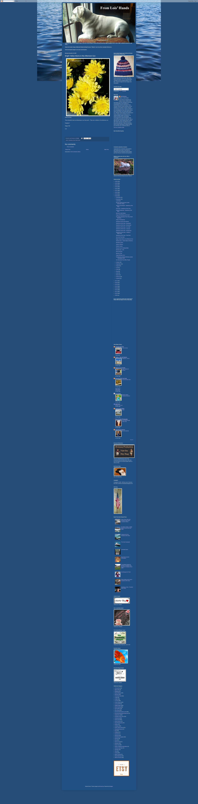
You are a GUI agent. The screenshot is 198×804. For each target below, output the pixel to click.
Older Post (106, 149)
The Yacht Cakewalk (125, 542)
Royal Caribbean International (121, 746)
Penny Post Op (119, 251)
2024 (116, 185)
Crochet (116, 700)
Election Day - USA (120, 249)
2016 (116, 282)
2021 (116, 190)
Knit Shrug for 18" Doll (125, 572)
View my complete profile (119, 127)
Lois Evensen (124, 96)
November (118, 199)
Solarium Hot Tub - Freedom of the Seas (125, 535)
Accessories (117, 688)
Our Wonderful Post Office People (123, 259)
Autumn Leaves (119, 246)
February (118, 276)
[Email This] (84, 138)
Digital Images (118, 705)
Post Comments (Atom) (75, 151)
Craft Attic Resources (120, 429)
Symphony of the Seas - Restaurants (123, 230)
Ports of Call (117, 741)
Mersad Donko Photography (121, 419)
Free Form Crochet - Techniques (125, 558)
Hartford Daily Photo (119, 408)
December (118, 197)
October (118, 262)
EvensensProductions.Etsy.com (121, 713)
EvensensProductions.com (120, 711)
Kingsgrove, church (125, 358)
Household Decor (118, 729)
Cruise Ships (117, 702)
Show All (131, 439)
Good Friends (118, 721)
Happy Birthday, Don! (120, 255)
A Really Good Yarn (119, 346)
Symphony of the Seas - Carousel (123, 228)
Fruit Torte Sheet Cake (126, 379)
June (117, 269)
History (116, 724)
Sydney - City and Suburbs (121, 357)
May (117, 271)
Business (117, 694)
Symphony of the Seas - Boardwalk (123, 223)
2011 (116, 291)
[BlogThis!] (86, 138)
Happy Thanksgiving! (120, 219)
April (117, 273)
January (118, 278)
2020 (116, 192)
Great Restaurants (119, 722)
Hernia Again (117, 390)
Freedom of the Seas (119, 716)
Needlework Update (119, 737)
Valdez (123, 409)
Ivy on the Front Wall (120, 237)
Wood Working (118, 755)
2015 (116, 284)
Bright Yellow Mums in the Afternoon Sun (124, 239)
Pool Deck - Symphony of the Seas (123, 208)
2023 (116, 186)
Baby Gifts (117, 689)
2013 (116, 288)
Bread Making (118, 692)
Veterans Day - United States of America (124, 240)
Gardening (70, 140)
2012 (116, 289)
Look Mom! (118, 200)
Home (87, 149)
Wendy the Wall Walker (121, 213)
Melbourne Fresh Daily (120, 367)
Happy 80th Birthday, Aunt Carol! (123, 215)
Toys (116, 751)
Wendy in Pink (119, 253)
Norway (116, 738)
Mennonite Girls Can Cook (121, 378)
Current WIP (117, 703)
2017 (116, 280)
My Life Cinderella (125, 430)
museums (117, 733)
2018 (116, 195)
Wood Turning (118, 754)
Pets (116, 740)
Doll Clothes (117, 708)
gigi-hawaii (117, 404)
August (117, 265)
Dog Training (117, 707)
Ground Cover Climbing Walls (122, 248)
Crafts (116, 697)
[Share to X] (87, 138)
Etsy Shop (117, 710)
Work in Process (118, 757)
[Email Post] (82, 138)
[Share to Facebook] (89, 138)
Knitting (116, 732)
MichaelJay (101, 786)
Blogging (117, 691)
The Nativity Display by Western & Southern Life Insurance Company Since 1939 (126, 566)
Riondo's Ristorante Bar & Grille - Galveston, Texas (123, 203)
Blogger (111, 786)
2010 (116, 293)
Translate (124, 91)
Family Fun (117, 714)
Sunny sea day (125, 347)
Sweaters (117, 749)
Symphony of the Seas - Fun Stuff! (123, 227)
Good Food (117, 719)
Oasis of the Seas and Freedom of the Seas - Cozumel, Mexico (125, 520)
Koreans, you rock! (119, 405)
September (118, 264)
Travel (116, 752)
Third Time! (117, 389)
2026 (116, 181)
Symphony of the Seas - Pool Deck (123, 235)
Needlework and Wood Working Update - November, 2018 (124, 257)
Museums (117, 735)
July (117, 267)
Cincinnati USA (118, 696)
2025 (116, 183)
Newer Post (67, 149)
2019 (116, 194)
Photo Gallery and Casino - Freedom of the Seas (127, 580)
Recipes (116, 743)
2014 (116, 286)
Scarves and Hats (118, 748)
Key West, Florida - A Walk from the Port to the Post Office (126, 528)
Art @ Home (118, 393)
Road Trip (117, 744)
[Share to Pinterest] (90, 138)
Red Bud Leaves (119, 242)
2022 (116, 188)
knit (115, 730)
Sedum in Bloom (119, 244)
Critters (116, 699)
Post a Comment (70, 146)
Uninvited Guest (124, 549)
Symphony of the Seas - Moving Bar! (123, 225)
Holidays (117, 726)
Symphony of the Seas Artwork (122, 221)
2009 (116, 295)
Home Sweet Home (76, 140)
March (117, 274)
